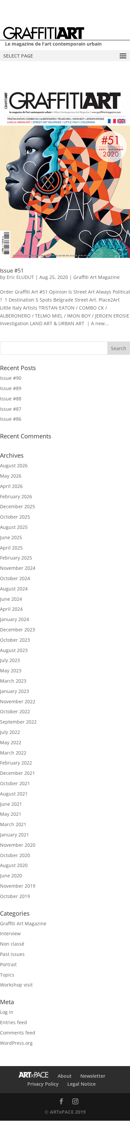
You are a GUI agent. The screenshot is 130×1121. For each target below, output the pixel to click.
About (65, 1076)
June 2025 (11, 537)
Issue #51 (12, 270)
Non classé (12, 944)
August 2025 (14, 527)
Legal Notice (81, 1084)
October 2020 (15, 855)
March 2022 (13, 753)
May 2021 (10, 814)
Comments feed (17, 1032)
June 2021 (11, 804)
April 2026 (11, 486)
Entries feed (13, 1022)
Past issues (12, 954)
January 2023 (14, 691)
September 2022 (18, 722)
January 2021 (14, 834)
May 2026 (10, 476)
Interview (10, 933)
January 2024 (14, 619)
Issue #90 (10, 378)
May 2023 (10, 670)
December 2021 (17, 773)
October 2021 (15, 783)
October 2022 (15, 711)
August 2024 (14, 588)
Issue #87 (10, 409)
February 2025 (16, 558)
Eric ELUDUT (20, 277)
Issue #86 (10, 419)
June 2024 (11, 599)
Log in (6, 1012)
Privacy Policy (43, 1084)
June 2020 (11, 875)
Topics (7, 975)
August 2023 (14, 650)
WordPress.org (16, 1043)
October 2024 (15, 578)
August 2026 (14, 465)
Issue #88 (10, 398)
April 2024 (11, 609)
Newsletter (92, 1076)
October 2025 (15, 517)
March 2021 (13, 824)
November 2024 (17, 568)
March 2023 (13, 681)
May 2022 (10, 742)
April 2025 (11, 548)
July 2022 (10, 732)
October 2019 (15, 896)
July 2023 (10, 660)
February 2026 (16, 496)
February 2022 (16, 763)
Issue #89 (10, 388)
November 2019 (17, 886)
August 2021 (14, 793)
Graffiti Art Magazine (96, 277)
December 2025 (17, 506)
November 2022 (17, 701)
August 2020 (14, 865)
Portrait (8, 964)
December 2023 (17, 629)
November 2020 (17, 845)
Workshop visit (16, 985)
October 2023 (15, 640)
